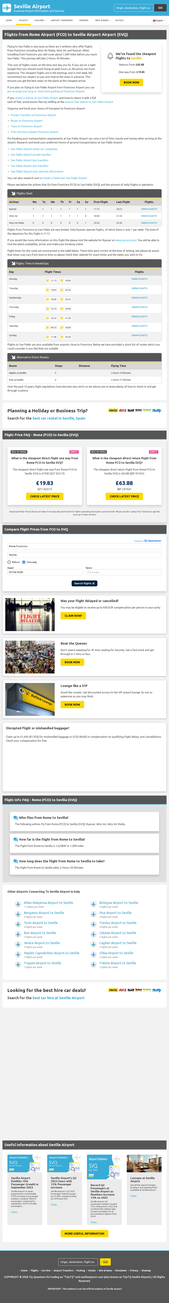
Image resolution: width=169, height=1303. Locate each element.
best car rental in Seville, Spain (59, 418)
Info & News (101, 20)
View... (14, 1212)
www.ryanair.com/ (125, 240)
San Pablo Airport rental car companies (34, 149)
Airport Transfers (61, 20)
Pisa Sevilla (16, 380)
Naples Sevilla (17, 373)
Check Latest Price (44, 496)
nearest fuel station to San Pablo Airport (89, 101)
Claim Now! (73, 615)
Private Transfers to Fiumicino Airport (33, 115)
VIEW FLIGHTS (149, 209)
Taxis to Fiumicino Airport (26, 126)
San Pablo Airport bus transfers (29, 160)
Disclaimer (121, 1270)
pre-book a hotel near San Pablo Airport (63, 178)
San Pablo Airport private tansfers (31, 154)
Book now (131, 82)
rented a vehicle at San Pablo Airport (36, 97)
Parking (83, 20)
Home (9, 20)
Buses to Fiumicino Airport (27, 120)
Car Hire (39, 20)
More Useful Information (84, 1233)
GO (160, 7)
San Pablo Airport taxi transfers (30, 165)
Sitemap (146, 1270)
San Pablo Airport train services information (37, 171)
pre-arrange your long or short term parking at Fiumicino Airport (45, 91)
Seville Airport (39, 7)
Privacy (134, 1270)
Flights (23, 20)
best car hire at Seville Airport (58, 998)
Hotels (119, 20)
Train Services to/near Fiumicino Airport (34, 131)
